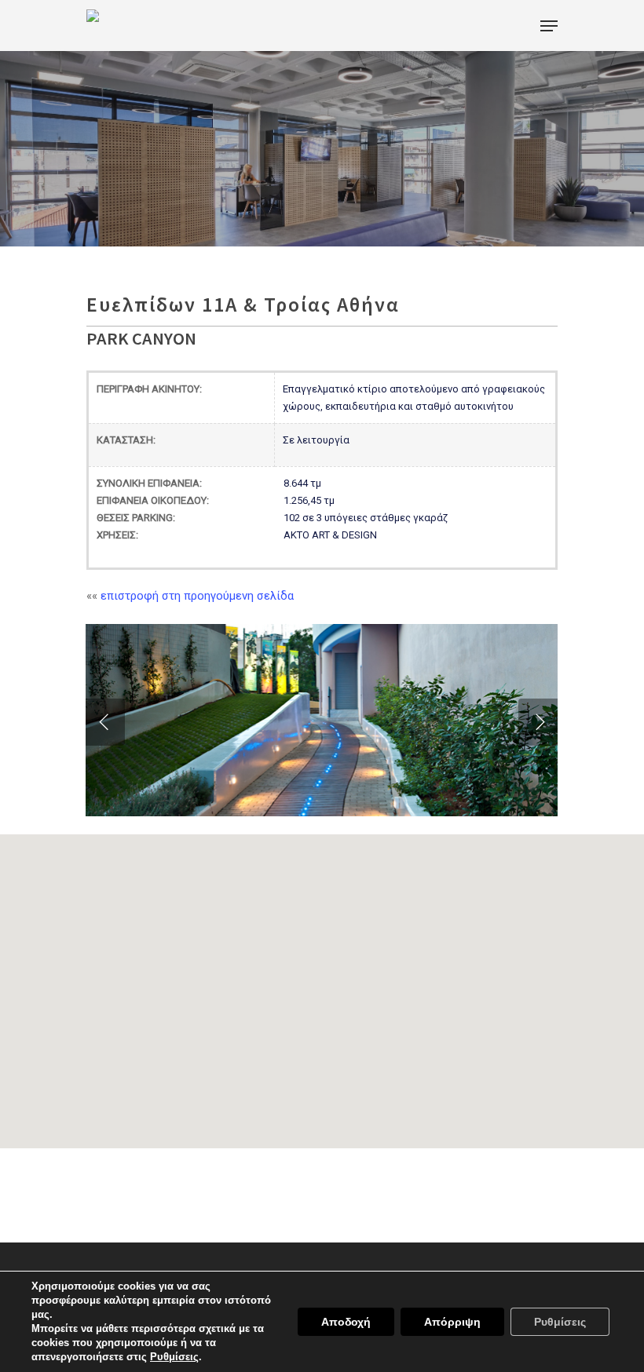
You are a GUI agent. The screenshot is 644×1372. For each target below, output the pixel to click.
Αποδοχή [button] (346, 1321)
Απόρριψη (452, 1321)
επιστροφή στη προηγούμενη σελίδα (197, 596)
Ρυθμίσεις (560, 1321)
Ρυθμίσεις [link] (174, 1357)
